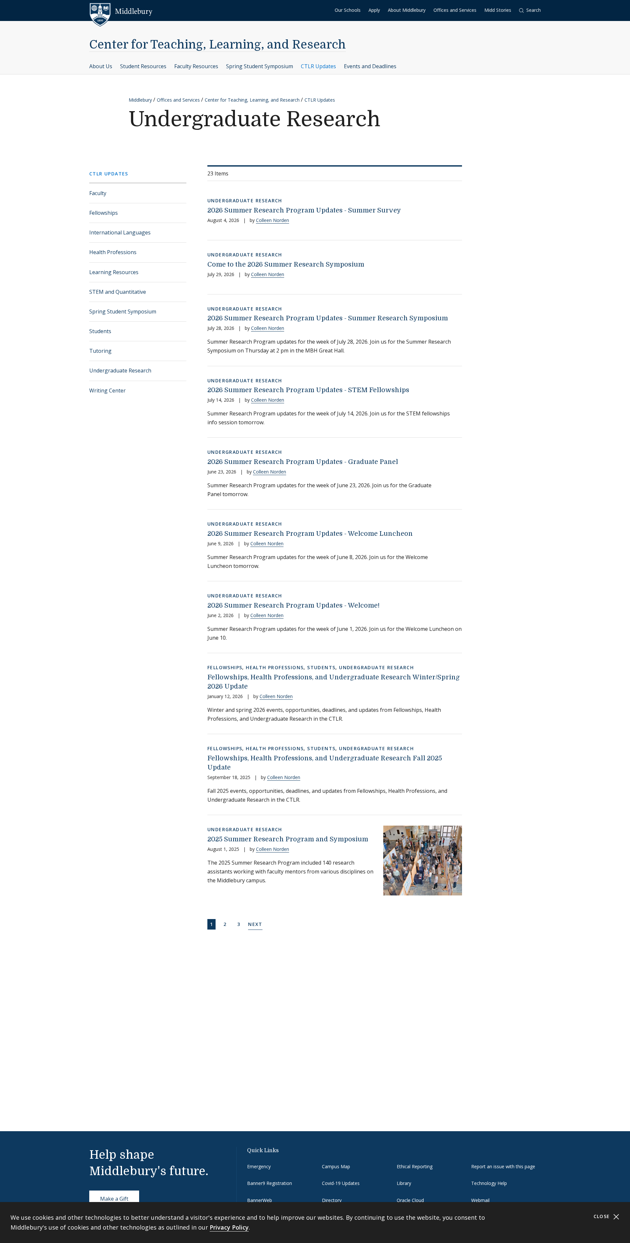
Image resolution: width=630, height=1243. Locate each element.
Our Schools (348, 10)
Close (603, 1216)
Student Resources (143, 66)
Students (100, 331)
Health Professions (112, 252)
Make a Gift (114, 1198)
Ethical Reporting (414, 1166)
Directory (332, 1200)
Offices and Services (454, 10)
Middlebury (140, 100)
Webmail (480, 1200)
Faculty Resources (196, 66)
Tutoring (100, 350)
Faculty (97, 193)
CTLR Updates (318, 66)
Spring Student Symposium (259, 66)
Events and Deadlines (370, 66)
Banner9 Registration (269, 1183)
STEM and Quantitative (117, 291)
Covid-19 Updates (341, 1183)
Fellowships (103, 212)
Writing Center (107, 390)
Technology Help (489, 1183)
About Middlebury (407, 10)
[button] (530, 10)
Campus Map (336, 1166)
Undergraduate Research (120, 370)
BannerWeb (259, 1200)
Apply (374, 10)
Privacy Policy (229, 1227)
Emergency (259, 1166)
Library (404, 1183)
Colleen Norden (272, 220)
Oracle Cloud (410, 1200)
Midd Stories (497, 10)
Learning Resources (113, 272)
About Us (100, 66)
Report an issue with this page (503, 1166)
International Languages (120, 232)
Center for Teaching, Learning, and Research (217, 44)
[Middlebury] (121, 11)
